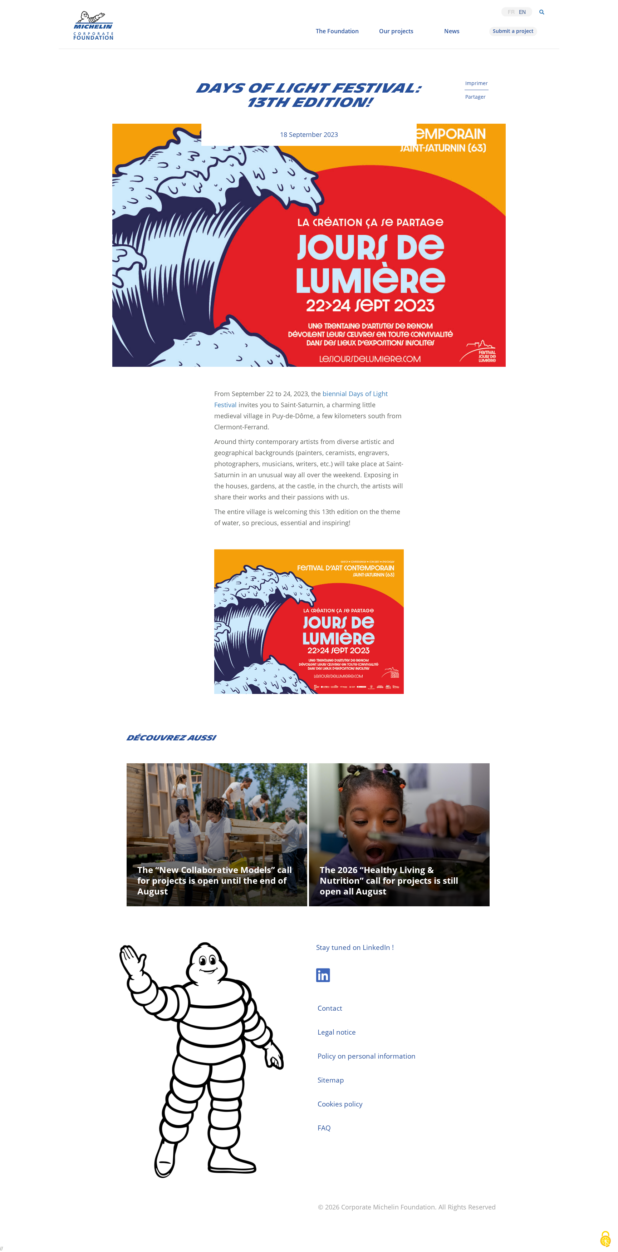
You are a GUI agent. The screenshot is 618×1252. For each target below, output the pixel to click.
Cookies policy (340, 1104)
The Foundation (337, 31)
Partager (475, 96)
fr (511, 11)
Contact (330, 1008)
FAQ (324, 1128)
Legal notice (337, 1032)
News (452, 31)
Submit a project (513, 31)
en (522, 11)
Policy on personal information (367, 1056)
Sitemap (331, 1080)
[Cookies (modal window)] (605, 1239)
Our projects (396, 31)
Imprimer (476, 83)
